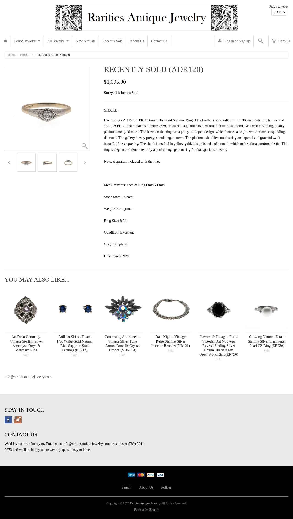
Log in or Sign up (236, 41)
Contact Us (159, 41)
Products (26, 55)
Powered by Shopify (146, 509)
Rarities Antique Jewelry (145, 503)
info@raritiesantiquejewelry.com (28, 377)
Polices (166, 487)
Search (126, 487)
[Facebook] (8, 419)
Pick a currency (278, 6)
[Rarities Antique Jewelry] (146, 17)
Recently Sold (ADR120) (54, 55)
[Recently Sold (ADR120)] (26, 162)
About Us (137, 41)
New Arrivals (85, 41)
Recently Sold (112, 41)
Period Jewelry (25, 41)
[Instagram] (18, 419)
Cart (283, 41)
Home (12, 55)
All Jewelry (55, 41)
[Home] (5, 41)
